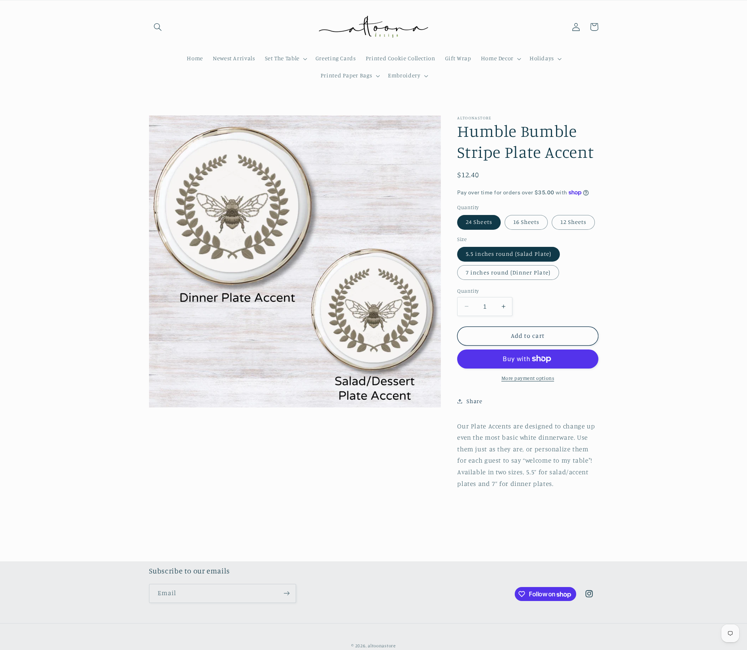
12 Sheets (573, 221)
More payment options (528, 378)
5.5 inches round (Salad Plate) (508, 253)
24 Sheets (479, 221)
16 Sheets (526, 221)
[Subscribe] (286, 593)
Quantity (468, 290)
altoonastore (382, 645)
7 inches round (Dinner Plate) (508, 272)
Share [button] (474, 401)
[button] (158, 27)
